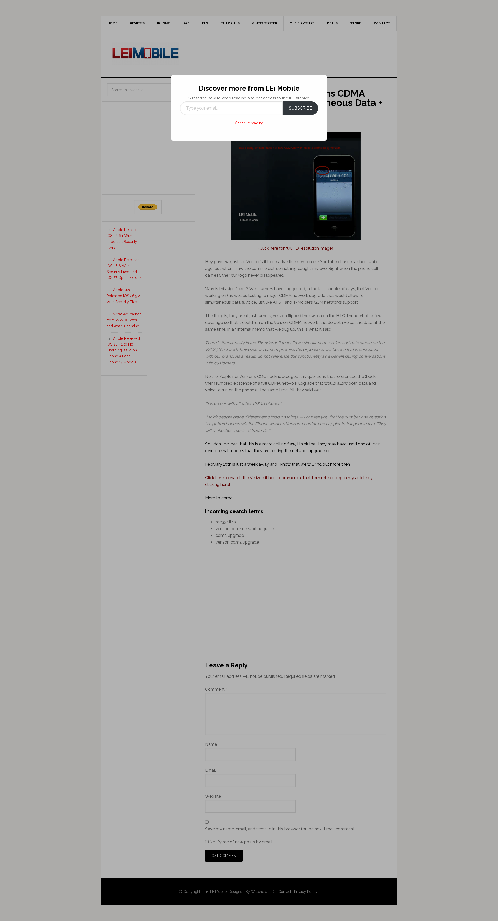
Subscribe (300, 108)
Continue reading (249, 123)
